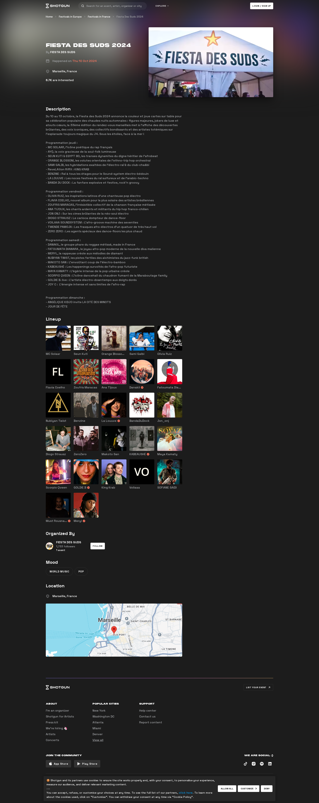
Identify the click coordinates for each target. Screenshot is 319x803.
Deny (267, 788)
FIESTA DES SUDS (62, 52)
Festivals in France (99, 16)
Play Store (89, 763)
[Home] (57, 6)
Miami (96, 728)
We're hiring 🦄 (56, 728)
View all (97, 740)
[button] (97, 546)
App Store (61, 763)
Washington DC (103, 716)
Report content (150, 722)
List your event (256, 687)
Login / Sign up (261, 5)
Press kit (52, 722)
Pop (81, 571)
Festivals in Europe (70, 16)
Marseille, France (64, 596)
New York (99, 710)
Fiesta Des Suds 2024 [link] (129, 16)
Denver (97, 734)
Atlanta (98, 722)
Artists (50, 734)
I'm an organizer (57, 710)
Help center (147, 710)
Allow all (227, 788)
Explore (161, 5)
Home (49, 16)
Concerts (52, 740)
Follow (98, 546)
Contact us (147, 716)
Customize (247, 788)
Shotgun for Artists (60, 716)
